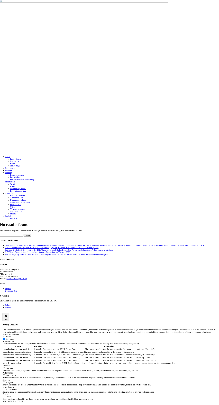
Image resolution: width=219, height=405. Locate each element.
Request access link (18, 191)
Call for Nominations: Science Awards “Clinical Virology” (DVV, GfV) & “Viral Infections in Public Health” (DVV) (52, 248)
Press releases (15, 159)
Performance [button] (8, 373)
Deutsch (13, 218)
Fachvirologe (15, 177)
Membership (10, 182)
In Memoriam (15, 205)
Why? (12, 184)
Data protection (11, 291)
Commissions (10, 168)
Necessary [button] (7, 336)
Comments (14, 161)
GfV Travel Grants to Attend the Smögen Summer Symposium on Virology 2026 (37, 252)
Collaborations (16, 211)
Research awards (17, 175)
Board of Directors (17, 195)
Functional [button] (7, 366)
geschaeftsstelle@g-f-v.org (16, 278)
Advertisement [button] (8, 387)
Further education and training (22, 179)
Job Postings (15, 166)
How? (12, 186)
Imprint (8, 289)
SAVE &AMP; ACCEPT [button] (13, 401)
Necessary (10, 339)
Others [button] (5, 394)
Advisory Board (16, 198)
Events (13, 163)
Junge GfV (9, 170)
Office (12, 207)
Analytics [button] (6, 380)
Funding (8, 173)
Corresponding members (20, 202)
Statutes (13, 214)
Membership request (18, 189)
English (8, 216)
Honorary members (18, 200)
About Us (9, 193)
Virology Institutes (17, 209)
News (7, 157)
